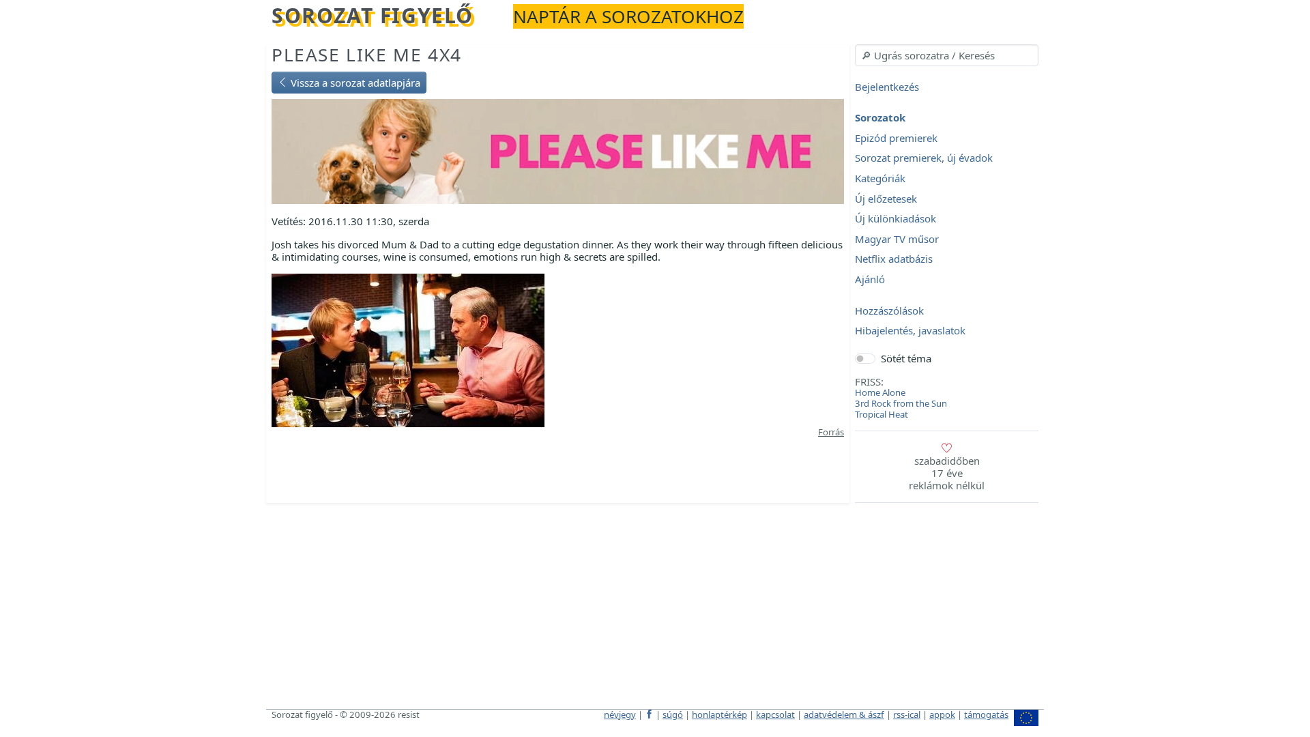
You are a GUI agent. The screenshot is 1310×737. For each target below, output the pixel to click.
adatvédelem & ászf (844, 714)
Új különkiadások (895, 219)
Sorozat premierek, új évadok (924, 158)
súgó (673, 714)
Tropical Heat (881, 414)
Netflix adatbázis (894, 259)
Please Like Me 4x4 (367, 54)
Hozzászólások (889, 310)
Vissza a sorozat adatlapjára (354, 82)
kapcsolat (775, 714)
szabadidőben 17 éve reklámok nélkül (947, 473)
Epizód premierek (896, 138)
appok (942, 714)
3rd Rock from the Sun (901, 403)
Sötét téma (906, 358)
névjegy (620, 714)
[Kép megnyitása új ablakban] (408, 349)
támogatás (986, 714)
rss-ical (906, 714)
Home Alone (880, 392)
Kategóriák (880, 178)
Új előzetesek (886, 198)
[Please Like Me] (558, 150)
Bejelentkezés (887, 86)
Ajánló (870, 279)
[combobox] (946, 55)
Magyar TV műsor (897, 239)
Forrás (831, 432)
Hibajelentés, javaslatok (910, 331)
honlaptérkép (719, 714)
